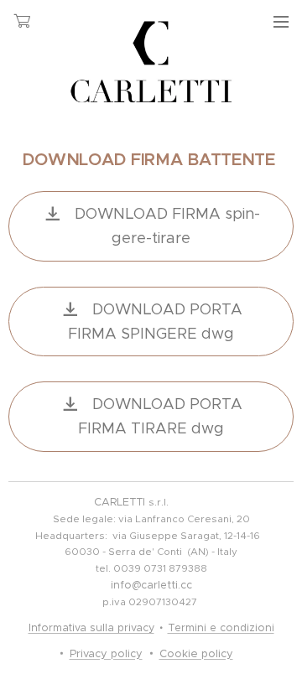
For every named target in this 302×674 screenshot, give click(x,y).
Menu (281, 21)
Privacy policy (106, 653)
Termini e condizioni (221, 628)
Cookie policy (196, 653)
